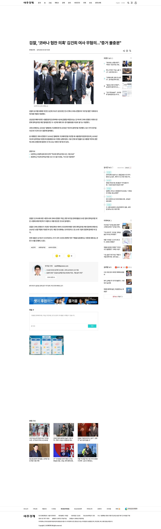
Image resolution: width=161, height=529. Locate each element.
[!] (131, 58)
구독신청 (35, 509)
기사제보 (53, 509)
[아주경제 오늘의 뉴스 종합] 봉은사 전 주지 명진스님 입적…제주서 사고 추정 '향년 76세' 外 (118, 176)
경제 (63, 3)
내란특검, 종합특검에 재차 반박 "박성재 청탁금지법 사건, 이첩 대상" (52, 154)
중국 (39, 3)
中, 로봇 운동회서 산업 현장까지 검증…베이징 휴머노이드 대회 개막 (118, 208)
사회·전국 (77, 3)
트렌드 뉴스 (107, 58)
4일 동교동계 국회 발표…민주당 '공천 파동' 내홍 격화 (39, 460)
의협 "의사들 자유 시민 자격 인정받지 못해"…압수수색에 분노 (88, 460)
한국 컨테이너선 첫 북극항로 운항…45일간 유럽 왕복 (118, 200)
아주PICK (107, 221)
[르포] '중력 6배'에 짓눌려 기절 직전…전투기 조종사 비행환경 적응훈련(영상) (63, 439)
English (118, 3)
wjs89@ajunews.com (61, 266)
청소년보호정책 (78, 509)
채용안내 (44, 509)
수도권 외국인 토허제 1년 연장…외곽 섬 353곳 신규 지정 (62, 270)
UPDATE (127, 167)
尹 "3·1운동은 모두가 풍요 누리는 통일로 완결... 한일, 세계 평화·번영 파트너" (63, 460)
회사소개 (26, 509)
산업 (50, 3)
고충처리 (99, 509)
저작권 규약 (89, 509)
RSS (117, 509)
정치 (69, 3)
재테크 (57, 3)
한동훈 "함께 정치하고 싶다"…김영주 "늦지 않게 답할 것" (87, 439)
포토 (90, 3)
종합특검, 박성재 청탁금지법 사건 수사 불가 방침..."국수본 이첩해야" (53, 157)
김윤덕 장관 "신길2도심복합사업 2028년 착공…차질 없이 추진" (64, 273)
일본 (124, 267)
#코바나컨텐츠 (52, 247)
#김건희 (33, 247)
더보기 (112, 297)
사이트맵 (109, 509)
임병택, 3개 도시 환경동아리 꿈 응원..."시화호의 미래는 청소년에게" (119, 192)
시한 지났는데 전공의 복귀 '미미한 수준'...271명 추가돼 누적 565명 (39, 439)
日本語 (123, 3)
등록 (92, 326)
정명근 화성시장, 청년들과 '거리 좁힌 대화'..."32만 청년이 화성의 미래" (117, 184)
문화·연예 (98, 3)
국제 (84, 3)
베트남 (130, 267)
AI (44, 3)
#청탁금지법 (42, 247)
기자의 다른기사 (51, 277)
